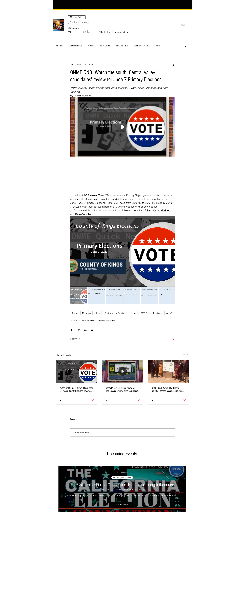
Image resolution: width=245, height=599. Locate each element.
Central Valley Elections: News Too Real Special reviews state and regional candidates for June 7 (122, 389)
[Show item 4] (131, 295)
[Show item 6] (167, 295)
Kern (98, 313)
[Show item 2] (96, 295)
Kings (133, 313)
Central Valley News (142, 46)
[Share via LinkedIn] (85, 330)
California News (75, 46)
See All (186, 354)
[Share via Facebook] (71, 330)
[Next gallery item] (171, 252)
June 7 (169, 313)
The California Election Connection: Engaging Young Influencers (122, 484)
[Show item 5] (149, 295)
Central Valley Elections (115, 313)
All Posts (59, 46)
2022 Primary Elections (151, 313)
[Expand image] (122, 251)
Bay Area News (122, 46)
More (158, 46)
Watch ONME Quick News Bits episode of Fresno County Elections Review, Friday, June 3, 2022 (76, 389)
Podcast (90, 46)
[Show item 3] (114, 295)
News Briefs (105, 46)
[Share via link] (92, 330)
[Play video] (122, 127)
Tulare (74, 313)
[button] (85, 31)
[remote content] (122, 174)
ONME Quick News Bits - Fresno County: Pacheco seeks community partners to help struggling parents (167, 389)
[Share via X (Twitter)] (78, 330)
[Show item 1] (78, 295)
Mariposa (86, 313)
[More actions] (173, 64)
